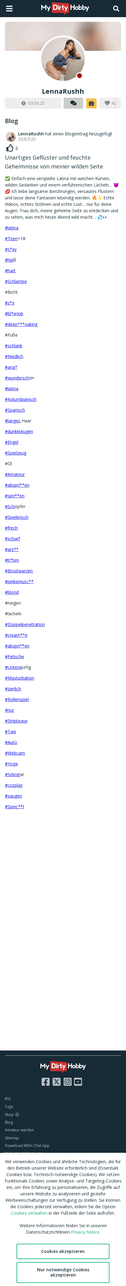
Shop (9, 1114)
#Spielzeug (15, 453)
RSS (8, 1098)
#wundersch (17, 378)
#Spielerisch (16, 517)
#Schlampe (16, 281)
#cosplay (14, 785)
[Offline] (63, 59)
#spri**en (14, 496)
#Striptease (16, 721)
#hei (9, 260)
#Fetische (14, 656)
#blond (12, 592)
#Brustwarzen (19, 571)
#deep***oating (21, 324)
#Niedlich (14, 356)
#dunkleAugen (19, 431)
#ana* (11, 367)
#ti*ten (12, 560)
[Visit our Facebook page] (46, 1081)
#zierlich (13, 689)
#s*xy (11, 249)
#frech (11, 528)
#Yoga (11, 764)
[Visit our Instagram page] (68, 1081)
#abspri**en (17, 485)
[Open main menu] (9, 8)
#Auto (11, 742)
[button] (91, 103)
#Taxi (10, 731)
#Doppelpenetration (25, 624)
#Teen (11, 238)
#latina (11, 228)
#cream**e (16, 635)
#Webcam (15, 753)
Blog (9, 1122)
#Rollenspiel (17, 699)
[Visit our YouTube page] (78, 1081)
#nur (9, 710)
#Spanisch (15, 410)
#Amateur (15, 474)
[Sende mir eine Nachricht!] (73, 103)
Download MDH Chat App (27, 1145)
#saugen (13, 796)
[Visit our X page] (56, 1081)
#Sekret (12, 774)
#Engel (11, 442)
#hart (10, 270)
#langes (12, 421)
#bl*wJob (14, 313)
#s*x (9, 303)
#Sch (10, 506)
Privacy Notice (85, 1232)
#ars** (12, 549)
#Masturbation (19, 678)
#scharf (12, 538)
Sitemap (12, 1138)
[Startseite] (65, 8)
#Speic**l (14, 806)
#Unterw (13, 667)
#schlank (13, 346)
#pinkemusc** (19, 581)
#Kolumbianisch (20, 399)
